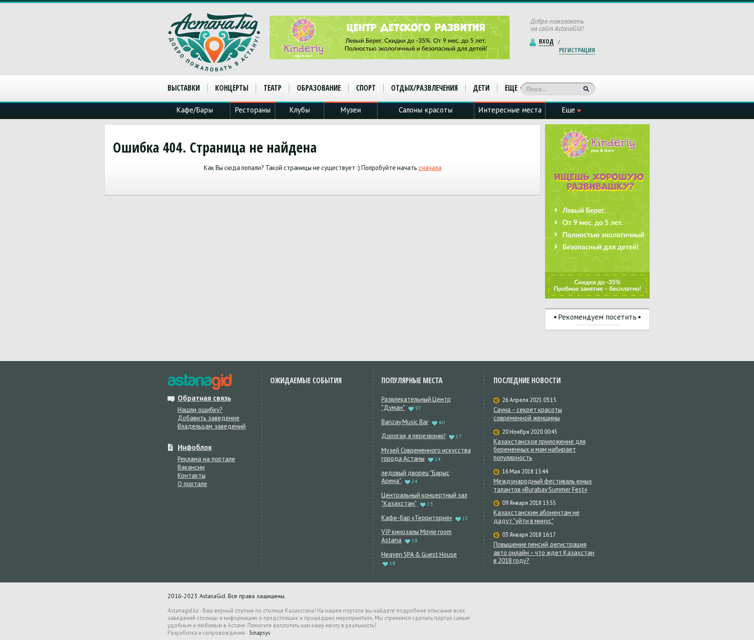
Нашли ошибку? (200, 409)
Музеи (350, 110)
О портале (192, 484)
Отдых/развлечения (424, 88)
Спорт (366, 88)
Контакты (192, 475)
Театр (272, 88)
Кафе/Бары (194, 110)
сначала (430, 167)
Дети (481, 88)
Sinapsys (260, 633)
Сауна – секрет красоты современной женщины (528, 414)
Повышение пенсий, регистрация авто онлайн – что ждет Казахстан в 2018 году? (544, 553)
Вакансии (191, 467)
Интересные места (510, 110)
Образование (319, 88)
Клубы (299, 110)
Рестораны (253, 110)
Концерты (231, 88)
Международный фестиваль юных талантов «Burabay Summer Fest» (543, 485)
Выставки (184, 88)
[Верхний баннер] (390, 37)
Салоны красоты (425, 110)
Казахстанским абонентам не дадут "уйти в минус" (536, 517)
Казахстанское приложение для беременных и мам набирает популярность (540, 450)
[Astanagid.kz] (214, 42)
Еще (511, 88)
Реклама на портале (206, 459)
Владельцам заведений (212, 426)
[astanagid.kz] (200, 382)
